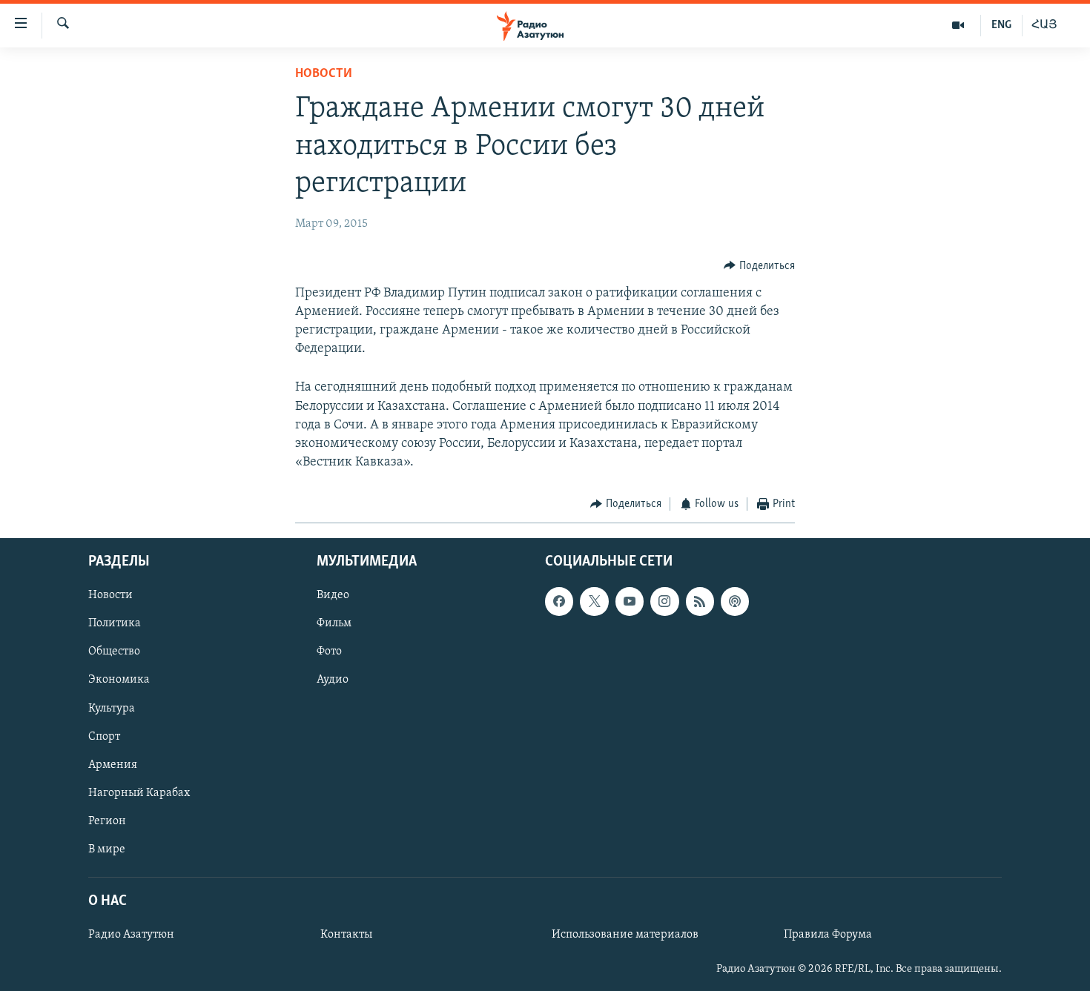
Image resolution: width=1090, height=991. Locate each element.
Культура (111, 708)
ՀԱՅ (1044, 25)
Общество (114, 651)
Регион (107, 821)
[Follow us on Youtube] (629, 601)
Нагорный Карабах (139, 793)
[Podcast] (735, 601)
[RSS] (700, 601)
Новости (323, 74)
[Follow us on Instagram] (664, 601)
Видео (333, 595)
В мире (106, 849)
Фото (329, 651)
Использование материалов (625, 935)
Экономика (119, 680)
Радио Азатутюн (131, 935)
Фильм (334, 623)
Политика (114, 623)
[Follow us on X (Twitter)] (594, 601)
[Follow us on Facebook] (559, 601)
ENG (1001, 25)
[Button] (759, 266)
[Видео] (958, 25)
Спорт (104, 736)
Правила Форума (828, 935)
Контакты (346, 935)
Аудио (333, 680)
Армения (112, 765)
